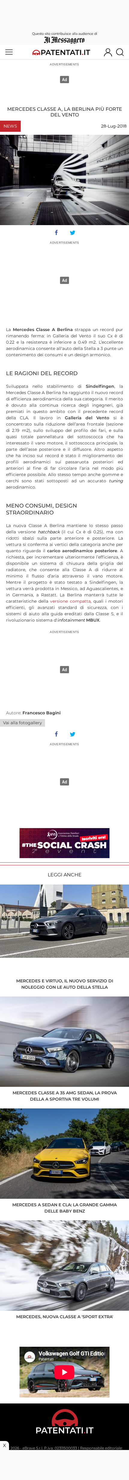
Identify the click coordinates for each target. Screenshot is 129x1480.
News (10, 126)
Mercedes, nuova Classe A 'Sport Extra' (64, 1316)
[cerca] (122, 52)
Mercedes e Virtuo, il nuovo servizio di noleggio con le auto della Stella (64, 984)
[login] (108, 52)
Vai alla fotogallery (22, 722)
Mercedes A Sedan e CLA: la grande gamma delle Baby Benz (64, 1208)
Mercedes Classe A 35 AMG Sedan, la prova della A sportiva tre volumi (65, 1096)
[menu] (9, 52)
